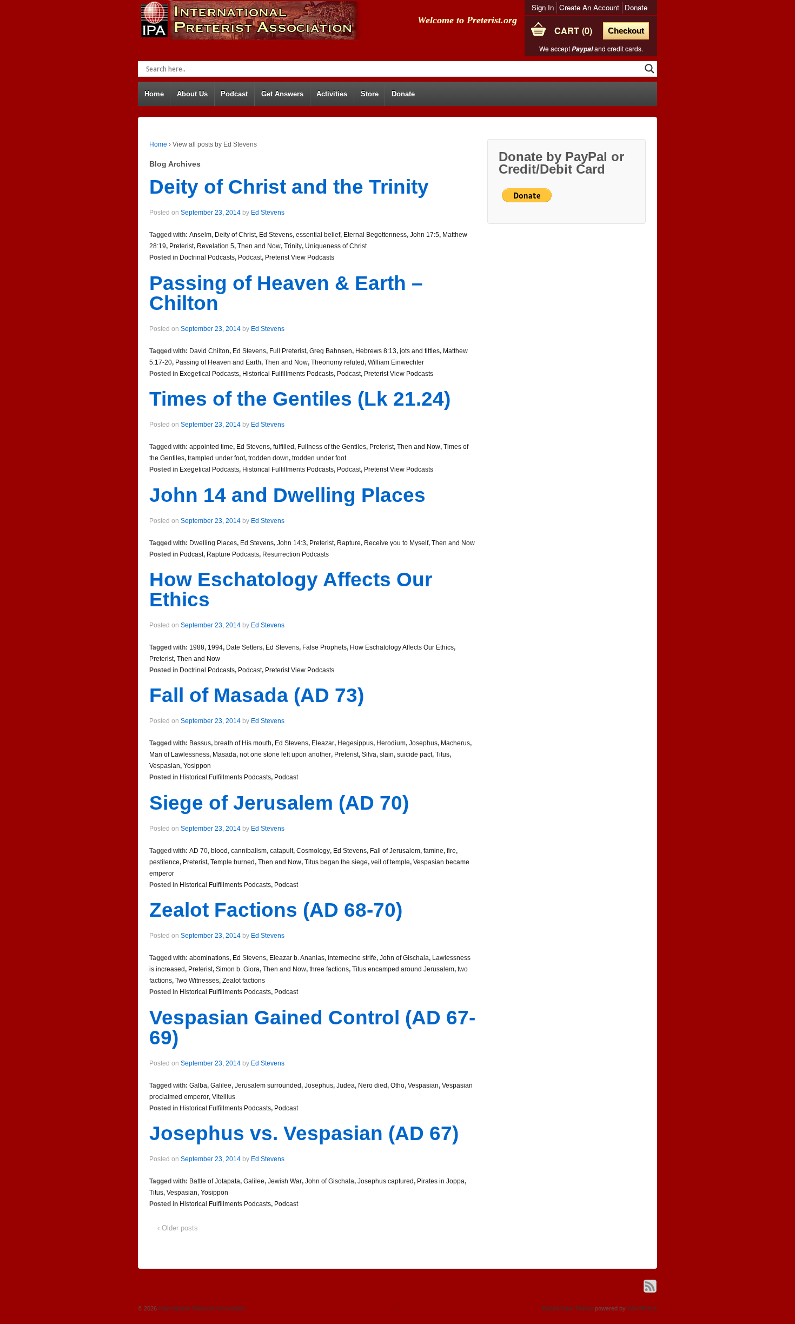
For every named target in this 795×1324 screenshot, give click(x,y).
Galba (198, 1085)
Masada (224, 754)
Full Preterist (287, 351)
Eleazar (323, 743)
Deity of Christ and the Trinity (289, 187)
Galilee (220, 1085)
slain (387, 754)
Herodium (391, 743)
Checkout (626, 30)
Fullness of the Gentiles (331, 447)
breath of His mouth (242, 743)
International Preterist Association (201, 1308)
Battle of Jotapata (214, 1181)
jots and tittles (420, 351)
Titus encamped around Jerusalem (403, 969)
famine (433, 851)
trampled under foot (216, 458)
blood (219, 851)
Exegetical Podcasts (209, 374)
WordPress (642, 1308)
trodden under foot (319, 458)
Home (154, 94)
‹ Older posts (177, 1228)
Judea (345, 1085)
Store (370, 94)
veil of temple (390, 862)
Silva (369, 754)
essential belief (318, 235)
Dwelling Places (213, 543)
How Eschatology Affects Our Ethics (290, 589)
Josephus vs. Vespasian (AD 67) (304, 1133)
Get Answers (282, 94)
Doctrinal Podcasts (207, 257)
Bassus (200, 743)
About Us (192, 94)
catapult (281, 851)
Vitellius (223, 1097)
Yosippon (197, 766)
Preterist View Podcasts (299, 257)
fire (451, 851)
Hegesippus (355, 743)
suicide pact (414, 754)
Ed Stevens (267, 212)
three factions (329, 969)
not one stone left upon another (285, 754)
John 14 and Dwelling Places (287, 495)
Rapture (349, 543)
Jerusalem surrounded (268, 1085)
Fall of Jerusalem (395, 851)
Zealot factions (243, 980)
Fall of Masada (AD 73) (256, 695)
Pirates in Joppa (441, 1181)
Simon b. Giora (238, 969)
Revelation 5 (215, 246)
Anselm (200, 235)
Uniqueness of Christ (336, 246)
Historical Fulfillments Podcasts (288, 374)
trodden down (268, 458)
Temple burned (232, 862)
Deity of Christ (235, 235)
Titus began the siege (336, 862)
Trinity (293, 246)
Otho (397, 1085)
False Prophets (324, 647)
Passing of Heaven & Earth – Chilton (286, 293)
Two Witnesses (197, 980)
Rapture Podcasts (233, 554)
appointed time (211, 447)
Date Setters (244, 647)
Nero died (372, 1085)
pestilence (164, 862)
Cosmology (313, 851)
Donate (636, 7)
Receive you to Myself (396, 543)
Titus (442, 754)
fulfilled (283, 447)
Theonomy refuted (338, 362)
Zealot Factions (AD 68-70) (275, 910)
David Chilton (209, 351)
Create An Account (589, 7)
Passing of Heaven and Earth (218, 362)
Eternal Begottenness (375, 235)
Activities (331, 94)
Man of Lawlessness (179, 754)
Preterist (181, 246)
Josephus (423, 743)
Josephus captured (385, 1181)
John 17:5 (424, 235)
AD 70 (198, 851)
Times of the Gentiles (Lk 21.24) (300, 399)
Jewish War (285, 1181)
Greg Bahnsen (330, 351)
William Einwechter (396, 362)
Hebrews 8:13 (375, 351)
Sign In (543, 7)
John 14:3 (291, 543)
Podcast (234, 94)
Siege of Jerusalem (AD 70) (279, 803)
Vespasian (164, 766)
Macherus (455, 743)
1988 (196, 647)
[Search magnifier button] (649, 68)
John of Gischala (404, 958)
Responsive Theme (567, 1308)
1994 (215, 647)
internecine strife (352, 958)
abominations (209, 958)
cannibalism (249, 851)
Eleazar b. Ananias (296, 958)
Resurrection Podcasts (295, 554)
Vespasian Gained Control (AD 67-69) (312, 1028)
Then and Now (259, 246)
